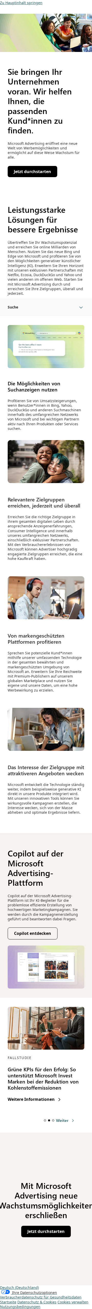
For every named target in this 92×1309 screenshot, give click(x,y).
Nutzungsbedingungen (20, 1306)
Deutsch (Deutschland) (19, 1287)
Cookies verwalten (72, 1302)
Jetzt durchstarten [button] (34, 173)
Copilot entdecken (35, 935)
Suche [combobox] (13, 307)
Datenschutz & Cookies (36, 1302)
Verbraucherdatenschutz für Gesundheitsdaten (41, 1297)
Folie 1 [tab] (45, 1120)
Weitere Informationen (34, 1099)
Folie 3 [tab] (53, 1120)
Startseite (8, 1302)
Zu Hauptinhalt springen (21, 2)
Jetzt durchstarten (48, 1233)
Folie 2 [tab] (49, 1120)
